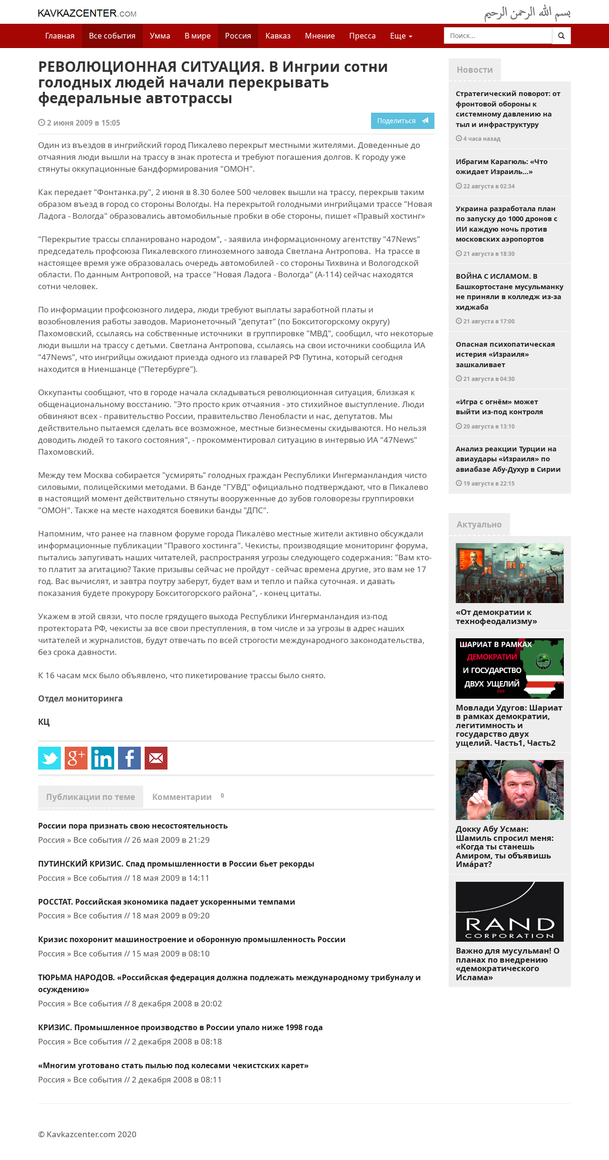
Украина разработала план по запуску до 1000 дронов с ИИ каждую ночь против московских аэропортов (507, 230)
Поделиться (399, 120)
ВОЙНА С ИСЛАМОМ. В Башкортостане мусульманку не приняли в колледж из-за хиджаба (509, 298)
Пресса (362, 35)
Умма (160, 35)
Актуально (479, 524)
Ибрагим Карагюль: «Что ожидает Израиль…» (502, 173)
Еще (399, 35)
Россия (238, 35)
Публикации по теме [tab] (90, 796)
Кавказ (278, 35)
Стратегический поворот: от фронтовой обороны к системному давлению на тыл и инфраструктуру (508, 115)
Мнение (320, 35)
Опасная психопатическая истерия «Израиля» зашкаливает (505, 361)
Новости (475, 69)
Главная (60, 35)
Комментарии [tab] (188, 796)
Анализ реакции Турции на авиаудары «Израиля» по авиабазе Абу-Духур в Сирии (508, 465)
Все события (112, 35)
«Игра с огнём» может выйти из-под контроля (499, 413)
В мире (198, 35)
